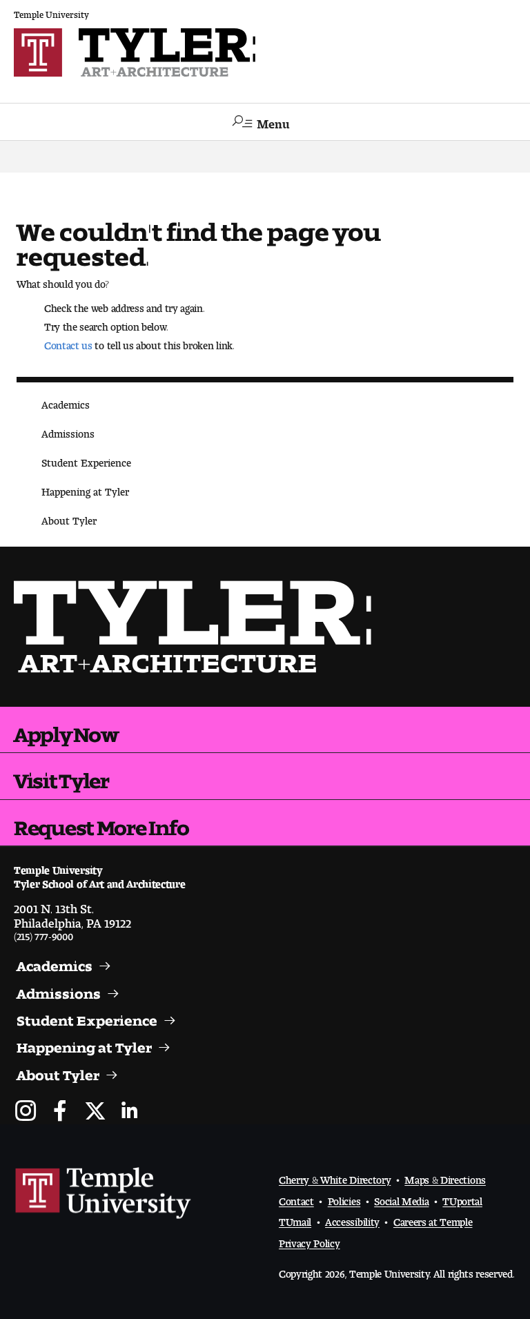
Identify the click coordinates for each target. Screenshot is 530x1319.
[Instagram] (26, 1112)
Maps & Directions (445, 1177)
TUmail (295, 1219)
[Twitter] (95, 1112)
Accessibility (352, 1219)
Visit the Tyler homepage (198, 627)
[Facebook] (60, 1112)
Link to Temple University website (103, 1193)
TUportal (462, 1198)
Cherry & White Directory (335, 1177)
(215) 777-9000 (43, 933)
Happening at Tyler (85, 489)
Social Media (401, 1198)
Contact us (68, 342)
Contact (296, 1198)
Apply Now (66, 729)
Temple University (51, 12)
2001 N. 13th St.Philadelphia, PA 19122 (72, 912)
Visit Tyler (61, 775)
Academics (65, 402)
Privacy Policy (309, 1240)
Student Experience (86, 460)
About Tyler (69, 518)
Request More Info (101, 822)
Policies (344, 1198)
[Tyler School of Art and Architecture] (265, 52)
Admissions (68, 431)
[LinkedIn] (129, 1112)
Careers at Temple (433, 1219)
